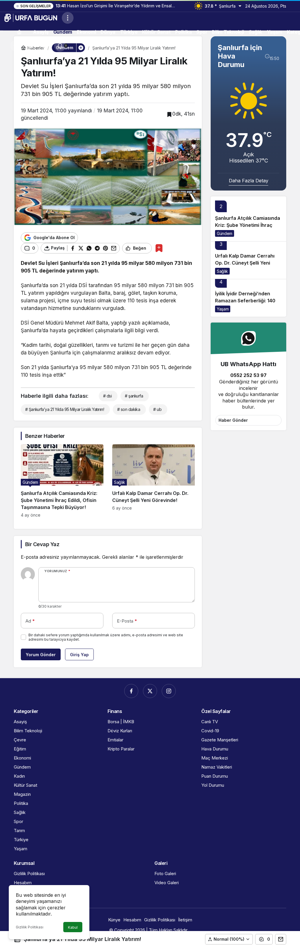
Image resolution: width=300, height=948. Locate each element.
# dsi (107, 395)
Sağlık (222, 271)
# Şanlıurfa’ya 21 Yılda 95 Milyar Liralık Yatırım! (64, 409)
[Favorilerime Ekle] (159, 248)
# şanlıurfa (134, 395)
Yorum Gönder (41, 654)
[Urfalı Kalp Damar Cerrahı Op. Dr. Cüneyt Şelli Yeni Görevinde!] (153, 480)
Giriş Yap (79, 654)
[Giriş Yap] (45, 46)
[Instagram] (169, 691)
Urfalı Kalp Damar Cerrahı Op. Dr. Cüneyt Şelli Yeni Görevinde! (245, 263)
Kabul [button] (73, 927)
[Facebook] (131, 691)
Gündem (224, 233)
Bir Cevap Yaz (42, 544)
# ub (157, 409)
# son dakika (128, 409)
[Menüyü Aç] (68, 18)
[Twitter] (150, 691)
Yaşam (223, 308)
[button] (31, 46)
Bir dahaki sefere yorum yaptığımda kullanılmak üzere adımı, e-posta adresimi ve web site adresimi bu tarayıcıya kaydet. (105, 637)
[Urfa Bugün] (30, 17)
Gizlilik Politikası (29, 927)
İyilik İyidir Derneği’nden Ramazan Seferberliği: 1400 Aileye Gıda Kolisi (247, 301)
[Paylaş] (280, 939)
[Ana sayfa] (19, 32)
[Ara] (16, 46)
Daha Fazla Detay (248, 181)
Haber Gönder (233, 420)
